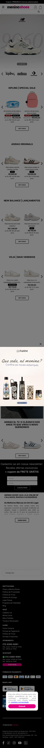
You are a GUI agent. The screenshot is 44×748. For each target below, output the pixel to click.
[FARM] (22, 377)
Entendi (22, 706)
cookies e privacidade (20, 702)
